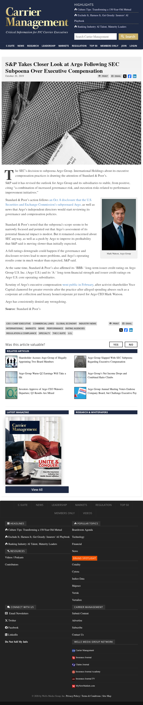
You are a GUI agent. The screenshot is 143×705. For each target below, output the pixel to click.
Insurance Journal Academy (88, 671)
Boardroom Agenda (82, 529)
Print (104, 76)
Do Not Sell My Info (16, 642)
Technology (78, 537)
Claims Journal (82, 664)
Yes (116, 344)
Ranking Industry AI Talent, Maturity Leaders (102, 26)
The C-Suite (59, 333)
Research (33, 45)
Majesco (76, 585)
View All (36, 490)
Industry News (87, 323)
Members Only (109, 45)
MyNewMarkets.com (85, 685)
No (131, 344)
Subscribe (77, 627)
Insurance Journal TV (85, 678)
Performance (55, 328)
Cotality (76, 564)
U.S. (70, 333)
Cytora (75, 571)
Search (130, 37)
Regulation (79, 45)
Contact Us (78, 634)
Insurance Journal (83, 657)
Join (124, 45)
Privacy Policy (73, 696)
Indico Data (78, 578)
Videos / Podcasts (14, 557)
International (14, 328)
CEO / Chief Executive (18, 323)
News (21, 45)
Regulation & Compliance (21, 333)
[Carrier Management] (36, 17)
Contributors (11, 564)
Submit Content (80, 613)
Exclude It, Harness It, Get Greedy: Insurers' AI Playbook (39, 537)
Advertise (77, 620)
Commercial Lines (43, 323)
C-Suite (10, 45)
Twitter (12, 620)
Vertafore (77, 600)
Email (117, 76)
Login (133, 45)
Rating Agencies (75, 328)
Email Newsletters (18, 613)
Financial (77, 544)
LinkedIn (12, 634)
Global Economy (66, 323)
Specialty (44, 333)
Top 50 (93, 45)
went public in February (77, 284)
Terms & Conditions (91, 696)
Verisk (75, 593)
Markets (63, 45)
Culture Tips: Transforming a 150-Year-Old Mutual (104, 9)
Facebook (13, 627)
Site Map (106, 696)
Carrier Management (85, 650)
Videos (87, 513)
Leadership (48, 45)
